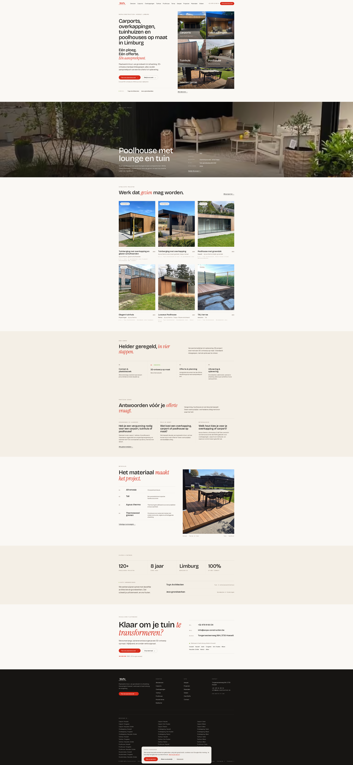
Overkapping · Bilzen (203, 731)
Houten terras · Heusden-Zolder (128, 757)
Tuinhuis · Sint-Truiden (164, 739)
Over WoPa (187, 696)
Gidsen (201, 3)
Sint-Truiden (216, 646)
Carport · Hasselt (162, 721)
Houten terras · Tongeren (126, 754)
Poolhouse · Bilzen (202, 747)
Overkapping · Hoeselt (125, 729)
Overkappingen (149, 3)
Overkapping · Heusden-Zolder (128, 734)
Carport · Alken (201, 726)
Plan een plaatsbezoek (129, 77)
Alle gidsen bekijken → (126, 447)
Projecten (186, 3)
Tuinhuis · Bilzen (201, 739)
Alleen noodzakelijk (166, 759)
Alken (207, 649)
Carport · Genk (201, 721)
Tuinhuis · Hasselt (163, 736)
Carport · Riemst (162, 726)
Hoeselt (191, 646)
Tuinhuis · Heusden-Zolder (126, 742)
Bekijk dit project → (194, 171)
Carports (140, 3)
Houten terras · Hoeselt (125, 752)
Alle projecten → (228, 194)
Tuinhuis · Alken (201, 742)
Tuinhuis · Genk (201, 736)
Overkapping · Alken (203, 734)
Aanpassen (180, 759)
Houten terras (160, 699)
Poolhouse (166, 3)
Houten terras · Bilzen (203, 754)
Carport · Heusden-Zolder (126, 726)
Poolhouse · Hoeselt (124, 744)
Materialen (194, 3)
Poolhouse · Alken (202, 749)
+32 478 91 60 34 (213, 3)
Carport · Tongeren (124, 724)
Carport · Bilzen (201, 724)
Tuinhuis (158, 3)
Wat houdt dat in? (174, 754)
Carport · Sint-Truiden (164, 724)
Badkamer (159, 703)
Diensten (133, 3)
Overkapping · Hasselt (164, 729)
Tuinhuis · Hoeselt (124, 736)
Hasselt (197, 646)
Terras (173, 3)
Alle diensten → (183, 92)
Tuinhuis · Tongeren (124, 739)
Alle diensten (159, 682)
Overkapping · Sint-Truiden (165, 731)
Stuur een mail (149, 651)
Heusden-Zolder (194, 649)
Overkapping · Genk (203, 729)
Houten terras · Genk (203, 752)
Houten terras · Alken (203, 757)
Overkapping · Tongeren (126, 731)
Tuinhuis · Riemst (162, 742)
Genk (202, 646)
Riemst (202, 649)
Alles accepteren (151, 759)
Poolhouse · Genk (202, 744)
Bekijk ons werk (150, 77)
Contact (186, 699)
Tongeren (208, 646)
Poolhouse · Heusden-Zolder (127, 749)
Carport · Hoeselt (123, 721)
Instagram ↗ (221, 761)
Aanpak (179, 3)
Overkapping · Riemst (164, 734)
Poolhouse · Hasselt (163, 744)
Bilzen (223, 646)
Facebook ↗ (230, 761)
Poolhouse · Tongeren (125, 747)
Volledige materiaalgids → (127, 524)
